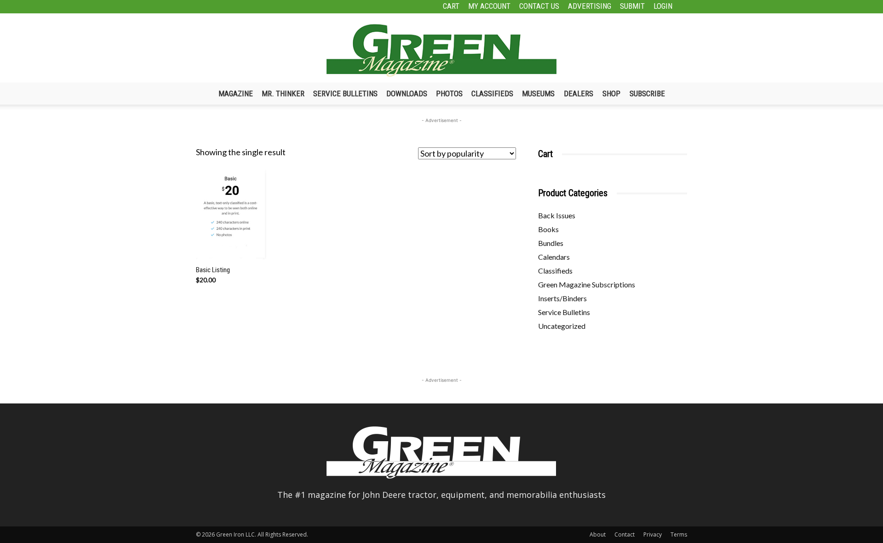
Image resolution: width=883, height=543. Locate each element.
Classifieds (492, 93)
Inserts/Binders (562, 298)
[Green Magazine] (441, 50)
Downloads (406, 93)
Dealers (578, 93)
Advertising (589, 6)
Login (663, 6)
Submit (632, 6)
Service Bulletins (345, 93)
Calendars (554, 256)
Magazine (235, 93)
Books (548, 229)
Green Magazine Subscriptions (586, 284)
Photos (449, 93)
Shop (611, 93)
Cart (451, 6)
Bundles (550, 243)
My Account (489, 6)
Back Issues (556, 215)
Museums (538, 93)
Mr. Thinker (283, 93)
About (598, 534)
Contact (624, 534)
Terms (679, 534)
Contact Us (539, 6)
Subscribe (647, 93)
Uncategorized (561, 325)
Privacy (652, 534)
